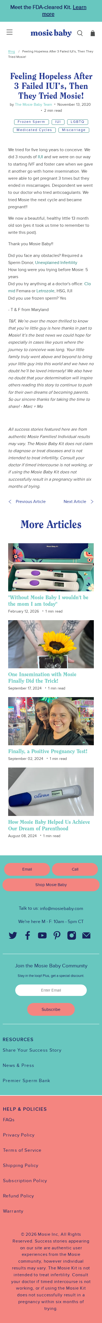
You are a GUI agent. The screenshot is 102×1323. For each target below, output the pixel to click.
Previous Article (31, 501)
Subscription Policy (25, 1181)
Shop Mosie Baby (51, 884)
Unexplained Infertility (56, 262)
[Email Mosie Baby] (86, 937)
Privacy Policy (19, 1135)
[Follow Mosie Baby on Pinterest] (57, 937)
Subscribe (51, 1009)
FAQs (9, 1120)
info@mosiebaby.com (61, 908)
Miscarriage (74, 130)
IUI (58, 122)
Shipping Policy (20, 1165)
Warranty (13, 1211)
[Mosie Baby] (51, 33)
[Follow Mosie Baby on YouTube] (42, 937)
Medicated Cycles (34, 130)
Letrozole (45, 291)
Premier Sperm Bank (26, 1080)
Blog (11, 51)
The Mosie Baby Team (33, 104)
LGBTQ (78, 122)
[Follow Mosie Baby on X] (13, 937)
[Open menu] (6, 33)
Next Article (75, 501)
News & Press (18, 1065)
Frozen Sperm (31, 122)
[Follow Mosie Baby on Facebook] (28, 937)
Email (27, 869)
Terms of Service (22, 1150)
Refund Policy (18, 1196)
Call (75, 869)
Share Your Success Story (32, 1050)
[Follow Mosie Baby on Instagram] (72, 937)
